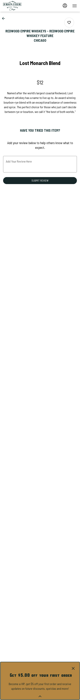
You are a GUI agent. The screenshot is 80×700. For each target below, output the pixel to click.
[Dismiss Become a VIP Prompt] (73, 668)
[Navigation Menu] (74, 6)
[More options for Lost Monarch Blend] (69, 22)
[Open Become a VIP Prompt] (40, 696)
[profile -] (65, 5)
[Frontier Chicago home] (20, 6)
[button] (4, 18)
